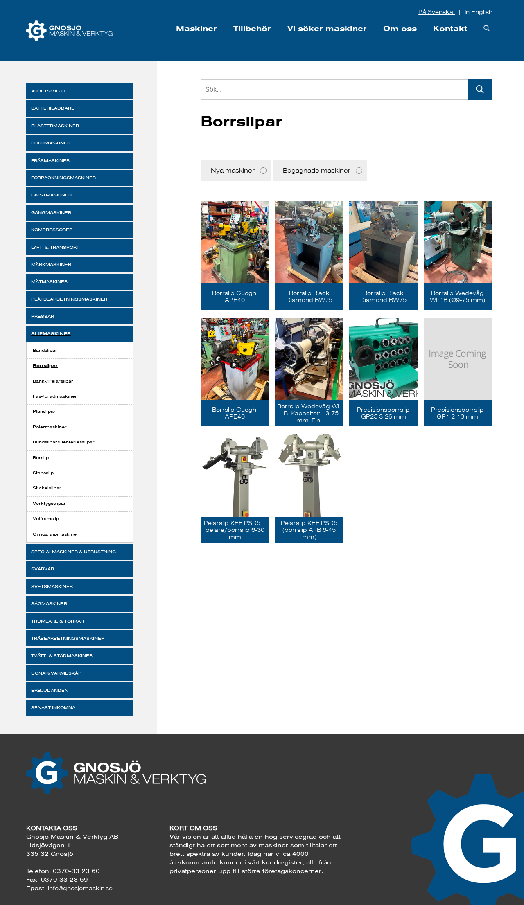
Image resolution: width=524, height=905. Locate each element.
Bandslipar (45, 350)
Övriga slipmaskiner (56, 534)
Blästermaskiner (55, 125)
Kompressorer (51, 229)
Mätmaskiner (49, 281)
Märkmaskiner (51, 264)
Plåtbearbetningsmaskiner (69, 299)
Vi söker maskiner (327, 28)
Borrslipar (45, 365)
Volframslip (46, 518)
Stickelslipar (47, 488)
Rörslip (41, 457)
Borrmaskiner (50, 143)
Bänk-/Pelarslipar (53, 381)
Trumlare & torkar (57, 621)
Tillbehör (252, 28)
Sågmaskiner (49, 603)
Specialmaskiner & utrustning (73, 551)
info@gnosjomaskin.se (80, 888)
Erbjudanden (49, 690)
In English (478, 12)
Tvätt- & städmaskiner (62, 655)
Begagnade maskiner (316, 170)
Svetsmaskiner (52, 586)
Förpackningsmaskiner (63, 177)
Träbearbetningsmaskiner (67, 638)
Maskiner (196, 28)
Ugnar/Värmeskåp (56, 673)
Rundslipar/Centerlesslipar (64, 442)
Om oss (400, 28)
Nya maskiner (233, 170)
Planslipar (44, 411)
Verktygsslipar (49, 503)
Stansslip (43, 472)
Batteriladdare (53, 108)
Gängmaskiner (51, 212)
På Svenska (436, 12)
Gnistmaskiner (51, 195)
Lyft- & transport (55, 247)
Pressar (42, 316)
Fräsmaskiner (50, 160)
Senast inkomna (53, 707)
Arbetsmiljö (48, 91)
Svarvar (42, 569)
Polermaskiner (50, 427)
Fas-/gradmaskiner (55, 396)
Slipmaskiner (51, 333)
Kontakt (450, 28)
